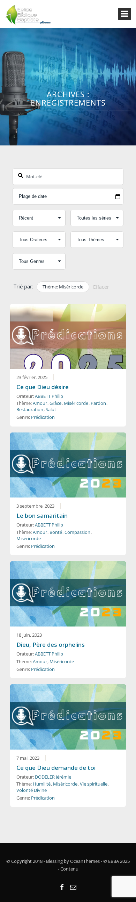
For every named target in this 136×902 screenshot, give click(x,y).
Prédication (43, 417)
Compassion (77, 532)
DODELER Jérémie (53, 777)
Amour (40, 403)
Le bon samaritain (42, 515)
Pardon (98, 403)
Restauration (29, 409)
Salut (51, 409)
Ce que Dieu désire (42, 387)
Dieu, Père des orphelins (50, 644)
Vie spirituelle (93, 784)
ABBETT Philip (49, 396)
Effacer (101, 287)
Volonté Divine (31, 790)
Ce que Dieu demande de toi (56, 768)
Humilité (42, 784)
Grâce (55, 403)
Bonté (56, 532)
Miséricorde (76, 403)
